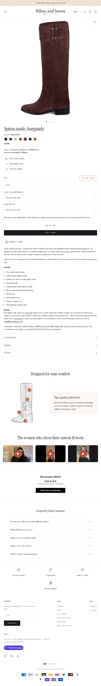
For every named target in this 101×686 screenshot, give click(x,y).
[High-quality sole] (25, 421)
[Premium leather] (27, 399)
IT (80, 12)
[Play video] (18, 453)
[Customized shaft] (29, 390)
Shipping (60, 606)
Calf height (9, 204)
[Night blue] (30, 139)
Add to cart (50, 225)
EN (75, 12)
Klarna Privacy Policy (64, 618)
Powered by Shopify (58, 669)
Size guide (90, 178)
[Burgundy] (25, 139)
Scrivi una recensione (51, 490)
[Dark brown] (11, 139)
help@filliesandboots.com (13, 321)
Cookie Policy (61, 622)
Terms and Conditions (64, 625)
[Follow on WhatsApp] (18, 656)
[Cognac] (35, 139)
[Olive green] (20, 139)
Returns (59, 610)
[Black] (6, 139)
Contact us (93, 606)
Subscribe (12, 623)
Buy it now (50, 233)
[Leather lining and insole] (19, 412)
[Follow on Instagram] (11, 656)
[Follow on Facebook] (5, 656)
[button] (49, 663)
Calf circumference (13, 192)
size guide (29, 313)
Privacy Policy (61, 614)
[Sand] (15, 139)
